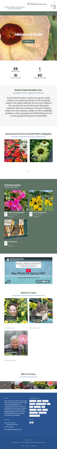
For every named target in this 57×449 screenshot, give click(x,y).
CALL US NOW (54, 3)
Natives (39, 409)
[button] (28, 171)
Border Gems (45, 401)
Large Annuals (33, 409)
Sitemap (27, 445)
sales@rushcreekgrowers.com (38, 4)
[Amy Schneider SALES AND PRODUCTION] (16, 310)
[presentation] (3, 38)
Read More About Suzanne (10, 360)
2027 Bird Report (12, 242)
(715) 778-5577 (54, 7)
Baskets (39, 401)
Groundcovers (37, 406)
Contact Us (33, 445)
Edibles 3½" (32, 403)
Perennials (45, 409)
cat (40, 71)
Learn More (28, 41)
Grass (31, 406)
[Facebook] (30, 423)
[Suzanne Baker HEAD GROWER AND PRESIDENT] (16, 343)
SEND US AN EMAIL (33, 3)
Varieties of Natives (39, 78)
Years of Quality (15, 78)
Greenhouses (15, 71)
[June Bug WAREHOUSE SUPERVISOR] (41, 310)
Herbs (43, 406)
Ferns (48, 403)
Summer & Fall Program (34, 415)
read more (11, 216)
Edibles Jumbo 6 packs (40, 403)
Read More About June (35, 328)
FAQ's (23, 445)
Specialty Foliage (42, 412)
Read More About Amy (10, 328)
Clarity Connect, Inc (42, 442)
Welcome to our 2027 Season (16, 212)
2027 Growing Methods (39, 212)
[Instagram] (33, 423)
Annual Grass (33, 401)
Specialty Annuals (33, 412)
